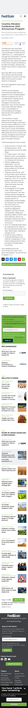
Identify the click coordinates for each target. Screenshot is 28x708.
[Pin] (19, 259)
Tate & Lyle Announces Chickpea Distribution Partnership (6, 386)
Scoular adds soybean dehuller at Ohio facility (9, 555)
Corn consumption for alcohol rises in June (8, 542)
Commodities (6, 467)
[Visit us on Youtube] (9, 659)
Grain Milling (6, 538)
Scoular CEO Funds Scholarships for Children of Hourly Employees (8, 397)
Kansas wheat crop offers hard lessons (9, 469)
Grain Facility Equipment (6, 479)
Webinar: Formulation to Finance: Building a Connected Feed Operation (9, 364)
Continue (14, 704)
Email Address (8, 290)
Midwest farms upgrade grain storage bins (7, 483)
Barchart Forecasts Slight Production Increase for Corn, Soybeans (8, 409)
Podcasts (5, 586)
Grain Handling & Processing (12, 21)
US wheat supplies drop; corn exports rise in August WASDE (8, 494)
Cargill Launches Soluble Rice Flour (8, 419)
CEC (12, 55)
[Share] (7, 259)
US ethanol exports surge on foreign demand (9, 518)
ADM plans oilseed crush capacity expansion (8, 579)
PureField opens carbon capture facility (7, 567)
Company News (6, 349)
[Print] (3, 259)
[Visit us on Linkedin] (5, 659)
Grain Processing (7, 526)
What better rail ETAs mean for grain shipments (9, 590)
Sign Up (8, 340)
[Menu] (24, 16)
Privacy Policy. (19, 337)
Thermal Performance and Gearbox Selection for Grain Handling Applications (8, 455)
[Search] (20, 16)
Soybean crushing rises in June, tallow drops (9, 530)
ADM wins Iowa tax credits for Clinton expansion (9, 353)
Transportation (7, 514)
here (10, 255)
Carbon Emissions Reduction (7, 563)
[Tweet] (15, 259)
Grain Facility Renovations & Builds (9, 551)
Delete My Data (14, 664)
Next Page (19, 600)
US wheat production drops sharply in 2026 (8, 506)
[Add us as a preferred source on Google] (23, 259)
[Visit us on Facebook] (2, 659)
